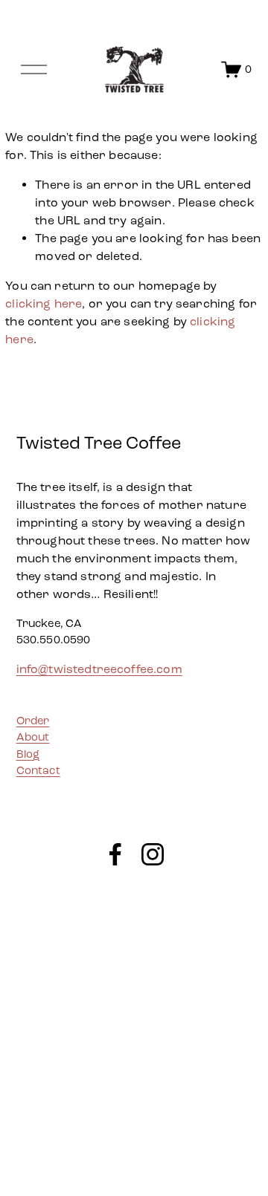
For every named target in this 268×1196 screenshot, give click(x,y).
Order (33, 720)
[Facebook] (115, 854)
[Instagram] (153, 854)
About (33, 737)
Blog (28, 754)
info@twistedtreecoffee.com (99, 669)
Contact (38, 770)
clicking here (43, 303)
